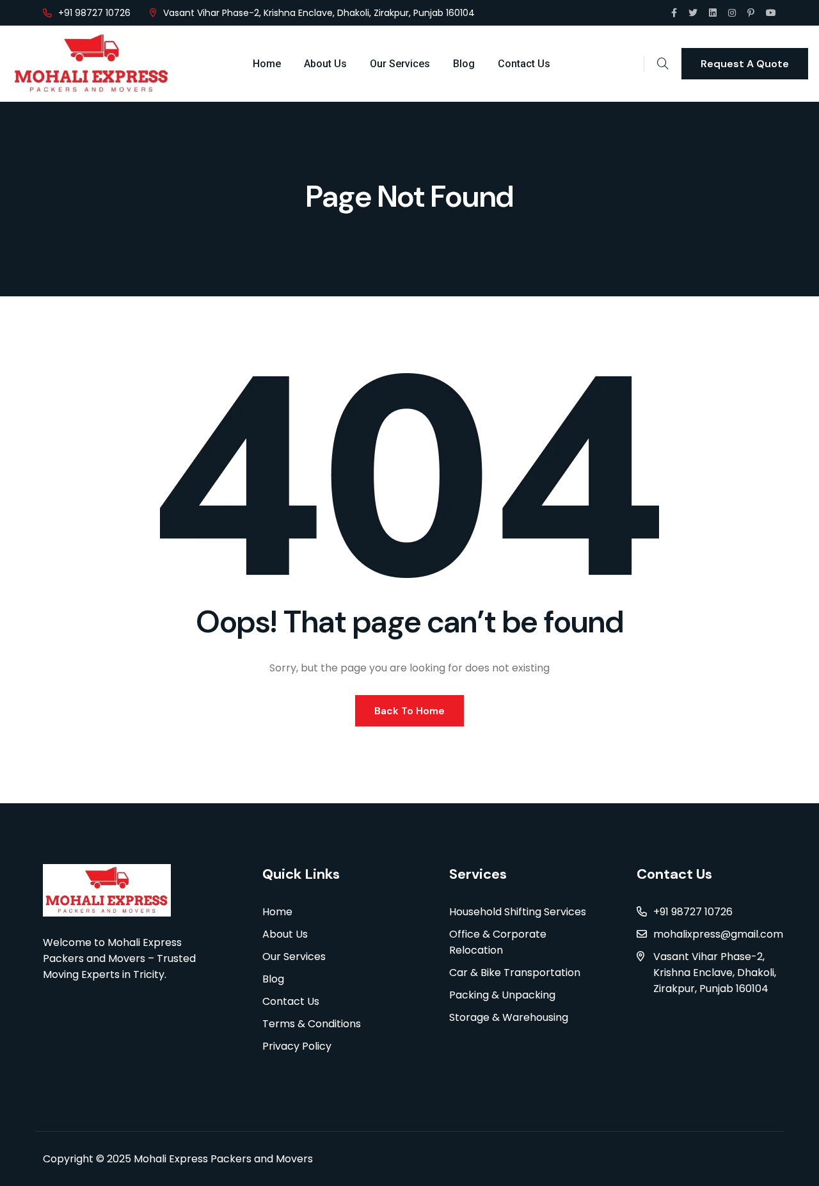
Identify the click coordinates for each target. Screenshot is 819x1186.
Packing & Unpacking (502, 995)
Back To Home (409, 710)
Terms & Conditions (311, 1023)
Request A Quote (745, 63)
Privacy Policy (296, 1046)
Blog (464, 64)
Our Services (400, 64)
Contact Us (524, 64)
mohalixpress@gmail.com (718, 934)
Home (267, 64)
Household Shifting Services (517, 911)
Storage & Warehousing (508, 1017)
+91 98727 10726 (94, 12)
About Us (325, 64)
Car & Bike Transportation (514, 972)
